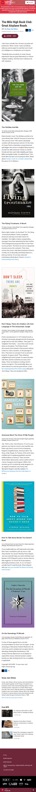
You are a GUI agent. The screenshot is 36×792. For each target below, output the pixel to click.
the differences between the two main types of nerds (16, 471)
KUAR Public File (7, 758)
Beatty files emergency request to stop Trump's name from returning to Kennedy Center (23, 734)
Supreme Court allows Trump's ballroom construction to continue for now (23, 723)
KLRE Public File (7, 762)
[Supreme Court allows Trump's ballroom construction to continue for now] (7, 724)
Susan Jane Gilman (12, 29)
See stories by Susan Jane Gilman (12, 698)
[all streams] (34, 790)
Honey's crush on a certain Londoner (18, 159)
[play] (3, 790)
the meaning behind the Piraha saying (14, 369)
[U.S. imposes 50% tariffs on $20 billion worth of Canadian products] (7, 713)
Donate (30, 2)
